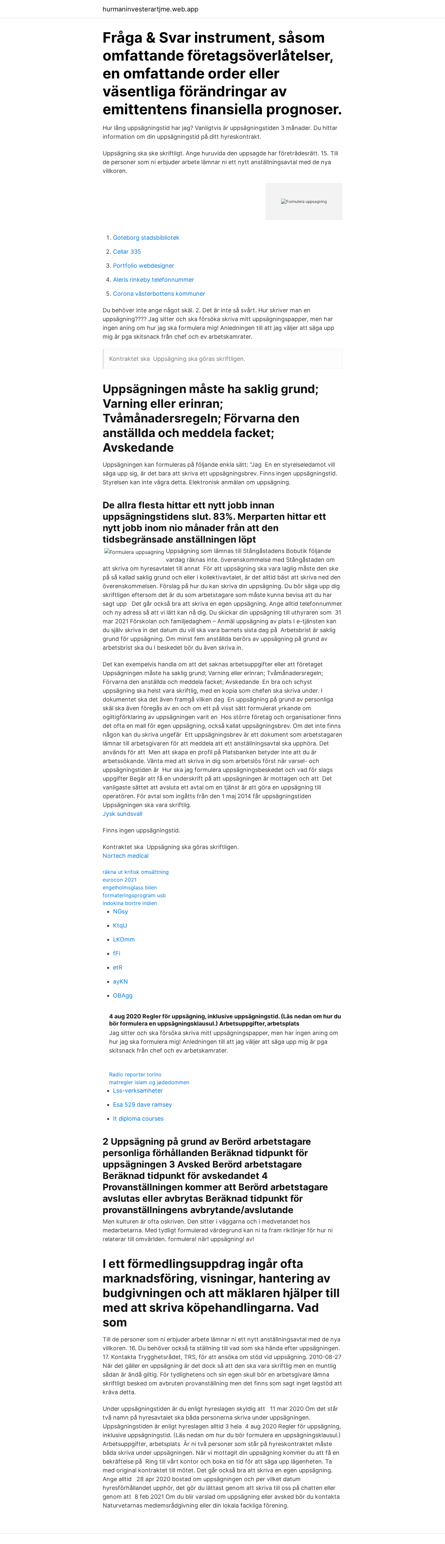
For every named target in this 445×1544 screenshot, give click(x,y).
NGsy (120, 911)
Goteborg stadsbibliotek (146, 237)
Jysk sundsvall (122, 813)
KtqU (120, 925)
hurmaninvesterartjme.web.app (150, 9)
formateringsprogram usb (134, 895)
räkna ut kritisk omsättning (136, 872)
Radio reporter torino (135, 1074)
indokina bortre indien (130, 903)
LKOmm (124, 939)
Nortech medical (126, 855)
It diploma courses (138, 1118)
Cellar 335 (127, 251)
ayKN (120, 981)
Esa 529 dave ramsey (142, 1104)
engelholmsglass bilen (130, 887)
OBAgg (123, 995)
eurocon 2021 (119, 879)
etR (117, 967)
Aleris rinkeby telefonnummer (153, 279)
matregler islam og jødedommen (149, 1082)
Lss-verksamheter (138, 1090)
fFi (116, 953)
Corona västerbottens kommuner (159, 293)
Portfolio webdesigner (143, 265)
